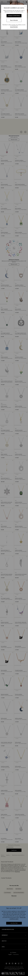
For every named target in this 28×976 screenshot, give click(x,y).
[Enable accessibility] (2, 973)
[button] (25, 6)
